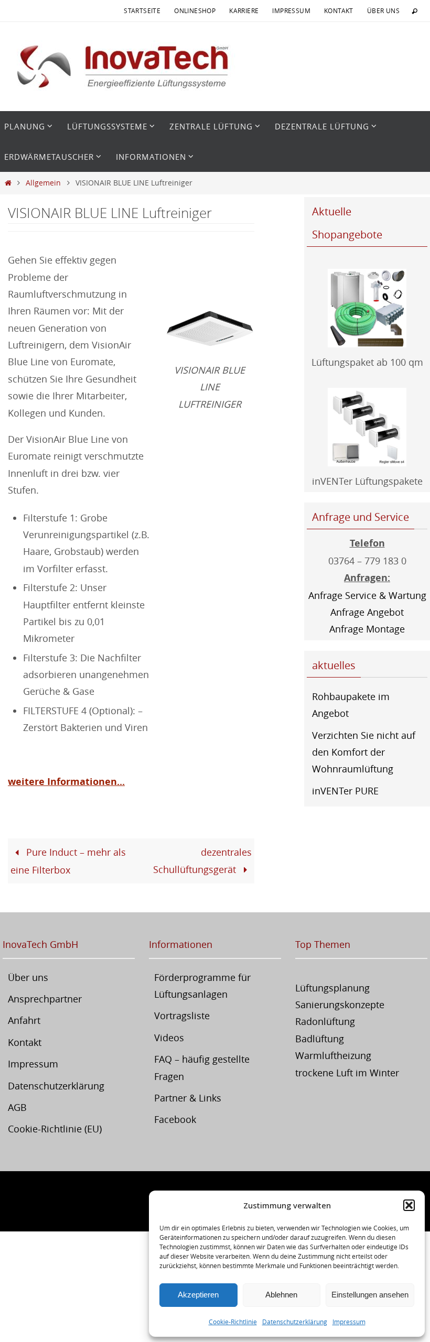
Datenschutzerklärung (294, 1321)
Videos (169, 1037)
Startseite (142, 10)
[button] (409, 1205)
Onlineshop (195, 10)
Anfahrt (24, 1020)
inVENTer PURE (345, 790)
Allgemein (43, 183)
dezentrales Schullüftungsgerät (202, 860)
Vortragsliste (182, 1015)
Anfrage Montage (367, 629)
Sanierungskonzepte (339, 1004)
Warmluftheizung (333, 1055)
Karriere (244, 10)
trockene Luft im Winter (347, 1072)
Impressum (349, 1321)
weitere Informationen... (66, 781)
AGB (17, 1107)
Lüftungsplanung (332, 987)
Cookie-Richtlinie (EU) (55, 1128)
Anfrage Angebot (367, 612)
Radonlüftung (325, 1021)
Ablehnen (281, 1294)
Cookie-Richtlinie (233, 1321)
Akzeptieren (198, 1294)
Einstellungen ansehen (369, 1294)
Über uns (383, 10)
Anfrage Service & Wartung (367, 595)
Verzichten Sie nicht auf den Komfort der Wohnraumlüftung (363, 752)
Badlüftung (319, 1038)
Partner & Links (187, 1098)
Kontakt (338, 10)
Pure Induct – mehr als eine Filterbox (68, 861)
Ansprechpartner (45, 998)
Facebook (175, 1119)
